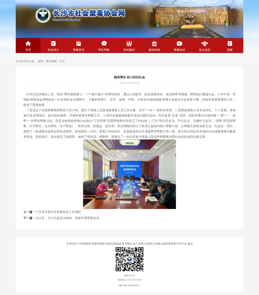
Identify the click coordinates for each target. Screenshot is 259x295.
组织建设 (129, 49)
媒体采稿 (154, 49)
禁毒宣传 (78, 49)
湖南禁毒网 (98, 243)
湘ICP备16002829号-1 (129, 285)
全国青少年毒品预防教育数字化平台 (165, 243)
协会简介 (53, 49)
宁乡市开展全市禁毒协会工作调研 (58, 212)
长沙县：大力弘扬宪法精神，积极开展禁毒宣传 (67, 218)
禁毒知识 (179, 49)
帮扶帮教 (104, 49)
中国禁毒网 (84, 243)
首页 (28, 49)
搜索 (230, 49)
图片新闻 (51, 61)
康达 (190, 243)
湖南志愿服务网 (115, 243)
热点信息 (204, 49)
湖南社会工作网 (134, 243)
